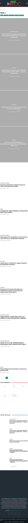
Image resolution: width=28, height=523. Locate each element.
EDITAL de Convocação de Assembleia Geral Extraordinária (19, 441)
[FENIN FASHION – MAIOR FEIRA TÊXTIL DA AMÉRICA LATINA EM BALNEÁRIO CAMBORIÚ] (14, 305)
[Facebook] (9, 513)
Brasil (1, 209)
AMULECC (14, 104)
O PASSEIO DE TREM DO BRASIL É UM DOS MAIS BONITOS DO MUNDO (14, 211)
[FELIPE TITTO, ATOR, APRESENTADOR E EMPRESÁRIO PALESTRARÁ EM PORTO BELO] (14, 331)
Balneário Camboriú (4, 183)
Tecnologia (21, 15)
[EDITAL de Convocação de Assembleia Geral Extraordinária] (4, 441)
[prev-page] (1, 378)
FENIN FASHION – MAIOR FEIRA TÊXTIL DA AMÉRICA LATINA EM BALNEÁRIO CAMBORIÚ (13, 317)
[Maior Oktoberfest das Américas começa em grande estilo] (14, 357)
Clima (2, 15)
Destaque (2, 261)
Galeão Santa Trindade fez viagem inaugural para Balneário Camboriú (13, 263)
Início (1, 9)
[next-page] (12, 378)
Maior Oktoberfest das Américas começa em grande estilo (13, 369)
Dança (1, 367)
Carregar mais (13, 466)
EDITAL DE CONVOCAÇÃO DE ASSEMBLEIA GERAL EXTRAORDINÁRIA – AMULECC (18, 451)
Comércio (6, 15)
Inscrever (23, 385)
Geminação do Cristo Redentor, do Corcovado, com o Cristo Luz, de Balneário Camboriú (14, 237)
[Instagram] (12, 513)
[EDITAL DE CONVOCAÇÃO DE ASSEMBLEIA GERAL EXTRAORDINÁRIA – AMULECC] (4, 450)
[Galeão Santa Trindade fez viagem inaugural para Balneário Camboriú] (14, 251)
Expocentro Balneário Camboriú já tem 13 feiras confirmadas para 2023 (12, 185)
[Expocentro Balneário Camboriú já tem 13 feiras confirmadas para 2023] (14, 173)
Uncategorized (14, 31)
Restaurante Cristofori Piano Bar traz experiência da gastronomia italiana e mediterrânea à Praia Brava (11, 290)
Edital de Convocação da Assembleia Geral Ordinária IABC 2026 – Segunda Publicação (18, 422)
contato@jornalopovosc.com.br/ (15, 510)
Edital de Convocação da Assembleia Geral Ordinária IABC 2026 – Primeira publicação (18, 431)
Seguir (14, 385)
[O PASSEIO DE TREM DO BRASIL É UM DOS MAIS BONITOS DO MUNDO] (14, 199)
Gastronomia (11, 15)
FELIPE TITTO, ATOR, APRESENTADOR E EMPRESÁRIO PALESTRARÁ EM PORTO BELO (13, 343)
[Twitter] (15, 513)
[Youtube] (19, 513)
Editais (14, 67)
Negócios (16, 15)
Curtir (5, 385)
